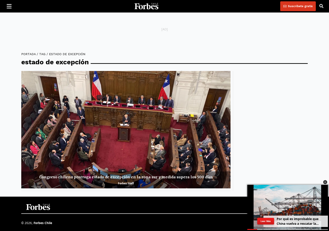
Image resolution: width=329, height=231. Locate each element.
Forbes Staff (126, 183)
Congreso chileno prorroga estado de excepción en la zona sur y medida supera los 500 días (126, 177)
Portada (28, 54)
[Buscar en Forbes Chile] (321, 6)
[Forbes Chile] (146, 6)
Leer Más (266, 221)
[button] (325, 182)
